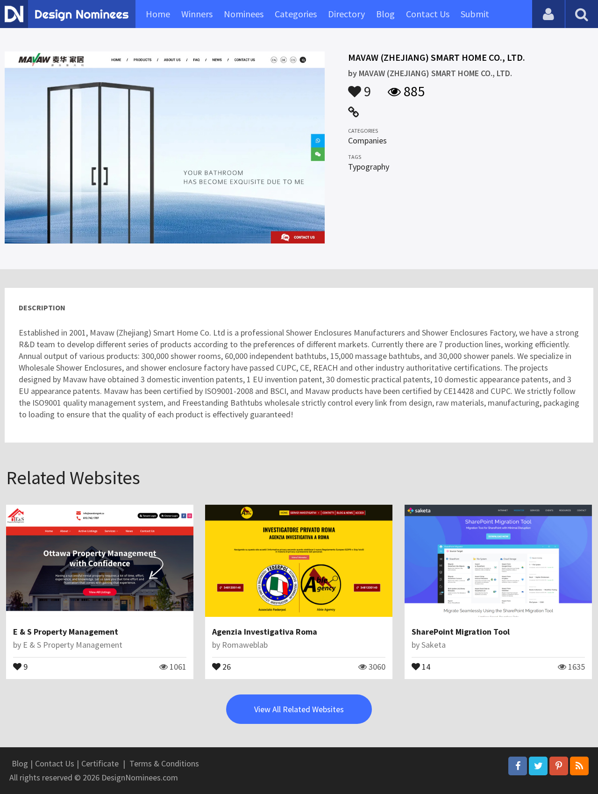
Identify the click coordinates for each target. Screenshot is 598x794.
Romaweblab (245, 644)
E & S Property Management (65, 631)
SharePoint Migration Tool (461, 631)
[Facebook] (517, 766)
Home (158, 14)
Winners (197, 14)
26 (226, 666)
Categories (296, 14)
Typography (368, 166)
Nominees (243, 14)
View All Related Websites (299, 709)
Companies (367, 140)
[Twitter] (538, 766)
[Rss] (579, 766)
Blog (385, 14)
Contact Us (427, 14)
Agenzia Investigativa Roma (264, 631)
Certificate (100, 763)
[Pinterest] (558, 766)
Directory (346, 14)
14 (425, 666)
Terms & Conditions (164, 763)
